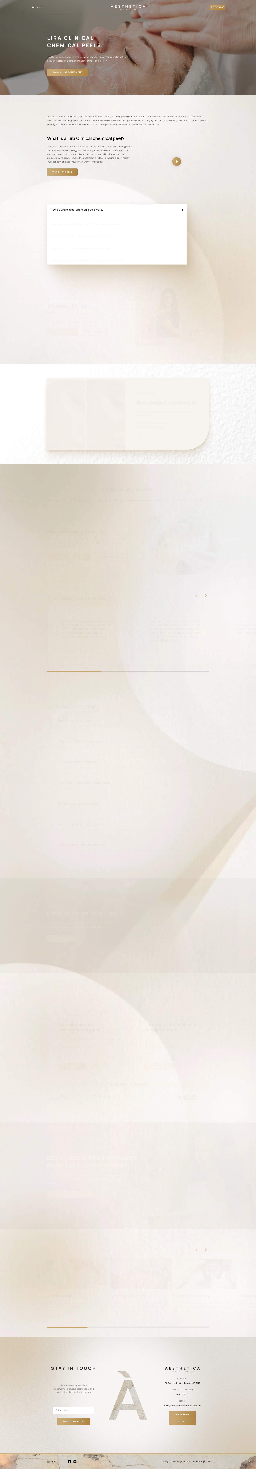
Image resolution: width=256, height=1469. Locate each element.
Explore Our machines (114, 557)
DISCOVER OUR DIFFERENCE (70, 1194)
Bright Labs (206, 1461)
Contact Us (94, 332)
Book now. (177, 726)
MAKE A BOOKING (63, 938)
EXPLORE (72, 1066)
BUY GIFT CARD (159, 1066)
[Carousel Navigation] (201, 595)
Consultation (62, 332)
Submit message (74, 1421)
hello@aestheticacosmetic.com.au (182, 1405)
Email (75, 927)
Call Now (182, 1421)
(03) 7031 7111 (182, 1394)
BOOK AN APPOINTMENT (67, 72)
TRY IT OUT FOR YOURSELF (69, 557)
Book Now (182, 1414)
